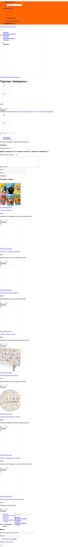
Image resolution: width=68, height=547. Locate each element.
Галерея (5, 521)
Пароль (2, 535)
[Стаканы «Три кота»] (10, 206)
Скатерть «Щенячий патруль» (9, 375)
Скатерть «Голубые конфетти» (9, 293)
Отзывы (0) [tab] (7, 139)
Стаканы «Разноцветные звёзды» (10, 458)
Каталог (6, 32)
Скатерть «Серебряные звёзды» (10, 251)
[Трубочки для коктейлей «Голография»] (10, 495)
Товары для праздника (13, 77)
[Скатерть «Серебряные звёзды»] (10, 247)
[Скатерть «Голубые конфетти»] (10, 288)
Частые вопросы (8, 520)
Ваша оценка (4, 154)
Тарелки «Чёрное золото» (8, 334)
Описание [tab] (6, 137)
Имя (1, 169)
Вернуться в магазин (13, 21)
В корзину (3, 110)
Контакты (6, 517)
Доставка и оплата (9, 34)
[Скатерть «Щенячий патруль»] (10, 371)
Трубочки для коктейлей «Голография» (12, 499)
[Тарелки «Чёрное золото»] (7, 92)
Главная (2, 77)
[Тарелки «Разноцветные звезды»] (7, 101)
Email (2, 172)
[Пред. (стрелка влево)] (0, 546)
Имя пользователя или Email (9, 532)
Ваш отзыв (4, 167)
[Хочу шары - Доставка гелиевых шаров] (8, 26)
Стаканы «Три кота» (6, 210)
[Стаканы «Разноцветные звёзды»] (10, 453)
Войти (14, 539)
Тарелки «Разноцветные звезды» (10, 417)
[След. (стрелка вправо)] (2, 546)
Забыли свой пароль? (7, 542)
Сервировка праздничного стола (28, 111)
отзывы (5, 518)
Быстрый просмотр (6, 207)
